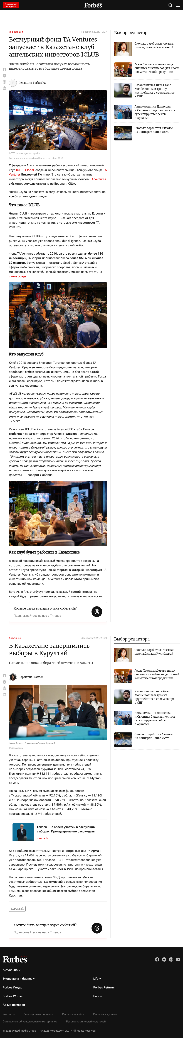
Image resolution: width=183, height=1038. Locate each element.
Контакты (9, 1014)
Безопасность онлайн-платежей (86, 1021)
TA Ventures (98, 179)
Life (95, 978)
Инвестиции (16, 31)
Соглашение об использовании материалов (30, 1021)
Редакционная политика (38, 1014)
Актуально (15, 638)
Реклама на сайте (73, 1014)
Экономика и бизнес (17, 978)
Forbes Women (13, 996)
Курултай (17, 908)
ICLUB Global (25, 170)
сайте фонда (17, 276)
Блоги (97, 996)
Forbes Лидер (12, 987)
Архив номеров (14, 1005)
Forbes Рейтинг (104, 987)
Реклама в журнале (105, 1014)
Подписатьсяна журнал (11, 5)
